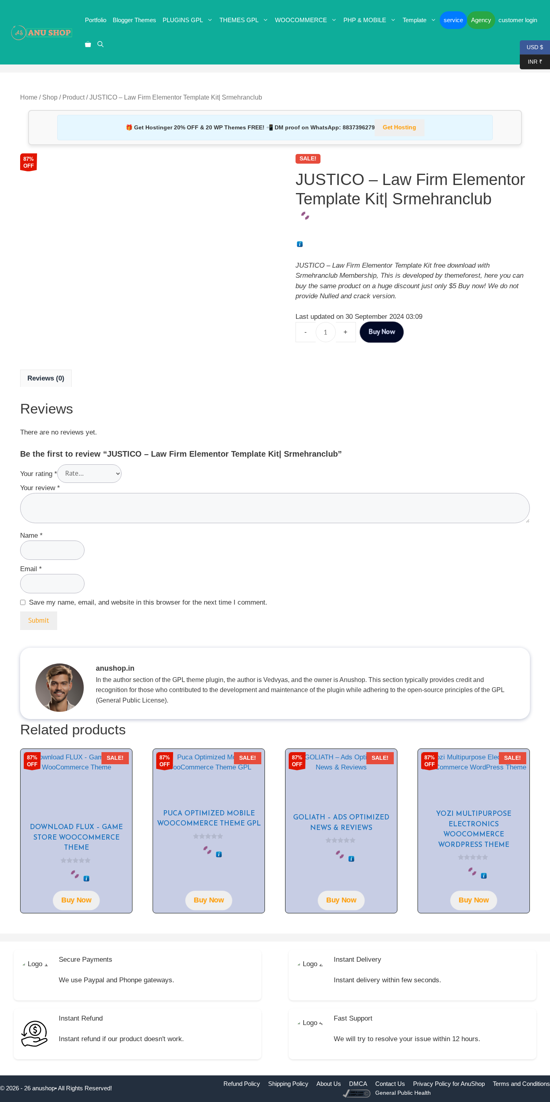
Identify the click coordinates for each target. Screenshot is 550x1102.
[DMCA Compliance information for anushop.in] (357, 1093)
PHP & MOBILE (364, 20)
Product (73, 97)
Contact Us (390, 1083)
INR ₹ (531, 61)
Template (414, 20)
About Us (328, 1083)
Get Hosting (400, 127)
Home (28, 97)
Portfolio (95, 20)
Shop (50, 97)
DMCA (358, 1083)
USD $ (531, 46)
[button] (100, 44)
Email (31, 569)
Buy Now (381, 331)
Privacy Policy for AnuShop (449, 1083)
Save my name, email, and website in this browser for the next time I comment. (148, 602)
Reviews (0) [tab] (45, 378)
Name (31, 535)
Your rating (38, 473)
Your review (40, 488)
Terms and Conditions (521, 1083)
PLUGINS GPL (183, 20)
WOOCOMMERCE (301, 20)
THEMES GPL (238, 20)
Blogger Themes (134, 20)
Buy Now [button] (76, 900)
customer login (517, 20)
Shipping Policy (288, 1083)
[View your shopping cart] (88, 44)
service (453, 20)
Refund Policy (241, 1083)
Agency (481, 20)
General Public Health (403, 1093)
